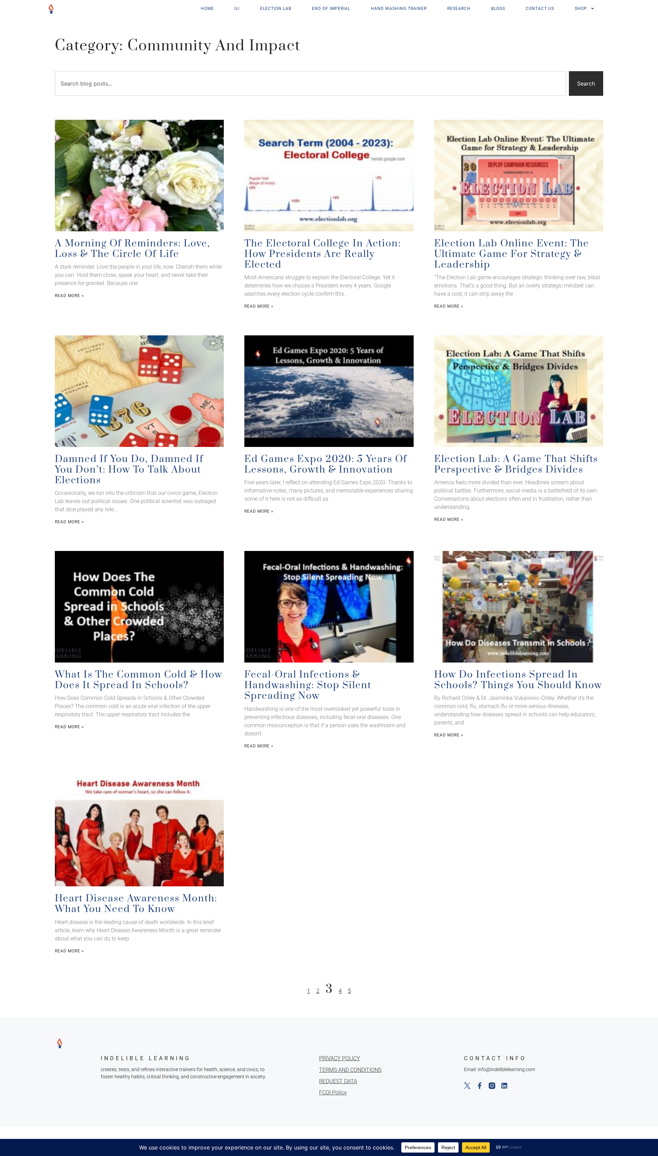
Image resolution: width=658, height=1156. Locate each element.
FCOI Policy (333, 1092)
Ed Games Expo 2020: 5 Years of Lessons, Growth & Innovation (325, 464)
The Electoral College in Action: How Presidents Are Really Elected (322, 254)
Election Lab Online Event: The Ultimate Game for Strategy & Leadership (511, 254)
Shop (581, 9)
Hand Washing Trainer (399, 9)
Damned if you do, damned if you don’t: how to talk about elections (129, 469)
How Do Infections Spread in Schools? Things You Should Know (518, 680)
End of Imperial (331, 9)
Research (459, 9)
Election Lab (275, 9)
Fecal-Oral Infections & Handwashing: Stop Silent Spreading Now (307, 685)
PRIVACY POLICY (339, 1058)
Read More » (69, 295)
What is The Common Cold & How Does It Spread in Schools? (138, 680)
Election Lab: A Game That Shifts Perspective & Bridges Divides (516, 464)
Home (207, 9)
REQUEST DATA (338, 1081)
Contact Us (540, 9)
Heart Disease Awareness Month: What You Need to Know (136, 903)
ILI (237, 9)
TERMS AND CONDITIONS (350, 1070)
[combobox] (310, 83)
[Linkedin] (504, 1085)
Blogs (498, 9)
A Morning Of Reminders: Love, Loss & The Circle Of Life (132, 248)
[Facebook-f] (479, 1085)
